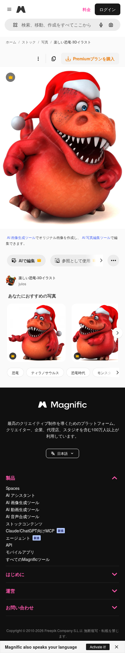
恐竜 (15, 372)
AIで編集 (23, 262)
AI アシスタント (20, 495)
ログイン (107, 9)
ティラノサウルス (45, 372)
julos (22, 283)
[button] (62, 453)
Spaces (12, 488)
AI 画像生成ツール (21, 237)
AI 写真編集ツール (96, 237)
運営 (10, 590)
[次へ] (101, 260)
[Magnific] (62, 406)
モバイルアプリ (20, 552)
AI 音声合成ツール (22, 516)
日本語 (62, 453)
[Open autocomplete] (13, 25)
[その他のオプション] (38, 58)
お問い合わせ (20, 607)
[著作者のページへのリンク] (11, 281)
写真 (44, 41)
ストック (29, 41)
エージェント (23, 538)
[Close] (116, 646)
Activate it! (98, 646)
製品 (10, 477)
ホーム (11, 41)
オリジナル (40, 78)
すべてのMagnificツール (28, 559)
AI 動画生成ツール (22, 509)
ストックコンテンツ (24, 524)
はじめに (15, 574)
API (9, 545)
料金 (87, 9)
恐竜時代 (78, 372)
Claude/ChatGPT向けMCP (35, 531)
